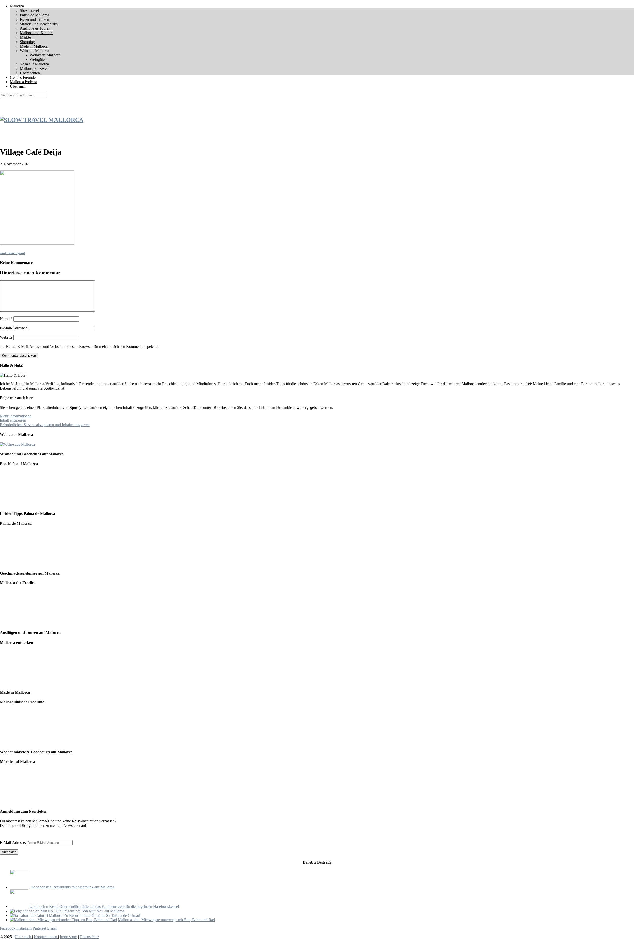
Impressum (68, 937)
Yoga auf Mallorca (34, 64)
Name (6, 319)
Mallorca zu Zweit (34, 68)
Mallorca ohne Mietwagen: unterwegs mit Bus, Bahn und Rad (166, 920)
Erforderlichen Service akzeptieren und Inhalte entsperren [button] (45, 425)
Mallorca (17, 6)
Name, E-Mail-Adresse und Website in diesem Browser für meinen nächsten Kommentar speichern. (83, 346)
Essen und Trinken (34, 19)
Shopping (27, 42)
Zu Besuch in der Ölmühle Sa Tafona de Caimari (102, 915)
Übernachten (30, 73)
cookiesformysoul (12, 253)
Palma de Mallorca (34, 15)
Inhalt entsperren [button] (13, 420)
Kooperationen (46, 937)
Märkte (25, 37)
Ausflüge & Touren (35, 28)
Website (6, 337)
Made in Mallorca (34, 46)
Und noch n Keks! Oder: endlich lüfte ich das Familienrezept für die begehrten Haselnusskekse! (104, 906)
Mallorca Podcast (23, 82)
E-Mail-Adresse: (13, 842)
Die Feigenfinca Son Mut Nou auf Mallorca (90, 911)
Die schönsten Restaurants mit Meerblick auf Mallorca (71, 887)
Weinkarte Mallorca (45, 55)
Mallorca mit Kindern (36, 33)
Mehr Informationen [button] (15, 416)
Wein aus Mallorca (34, 51)
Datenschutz (89, 937)
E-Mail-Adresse (14, 328)
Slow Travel (29, 10)
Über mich (18, 86)
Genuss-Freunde (23, 77)
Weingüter (38, 59)
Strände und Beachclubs (39, 24)
